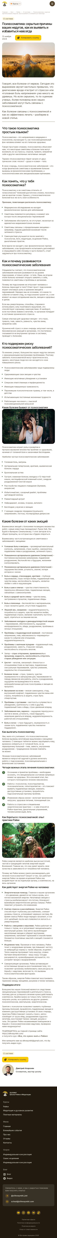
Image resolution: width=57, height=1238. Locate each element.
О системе (26, 12)
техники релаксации (16, 812)
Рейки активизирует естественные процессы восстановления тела (26, 964)
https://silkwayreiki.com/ (12, 1033)
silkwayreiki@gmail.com (32, 1040)
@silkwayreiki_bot (19, 1195)
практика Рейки (9, 1014)
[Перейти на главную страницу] (4, 3)
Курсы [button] (15, 4)
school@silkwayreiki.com (22, 1201)
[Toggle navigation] (52, 3)
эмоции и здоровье (45, 297)
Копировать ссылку (30, 38)
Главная (5, 12)
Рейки (18, 12)
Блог (12, 12)
